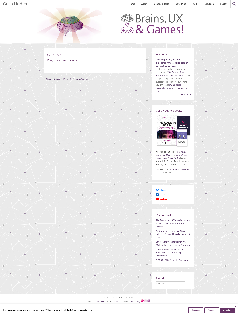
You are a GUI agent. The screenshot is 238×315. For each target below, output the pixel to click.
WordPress (101, 302)
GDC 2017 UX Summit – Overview (172, 260)
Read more (186, 94)
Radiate (115, 302)
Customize (196, 310)
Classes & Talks (161, 4)
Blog (194, 4)
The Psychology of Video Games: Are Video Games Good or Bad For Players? (173, 223)
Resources (208, 4)
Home (132, 4)
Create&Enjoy (135, 302)
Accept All (227, 310)
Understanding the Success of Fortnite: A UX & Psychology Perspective (169, 252)
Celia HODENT (71, 61)
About (144, 4)
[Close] (235, 305)
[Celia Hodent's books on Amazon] (173, 130)
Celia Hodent (16, 4)
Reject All (211, 310)
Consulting (180, 4)
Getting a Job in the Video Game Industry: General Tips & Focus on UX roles (173, 234)
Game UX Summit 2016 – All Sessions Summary (67, 79)
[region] (119, 309)
